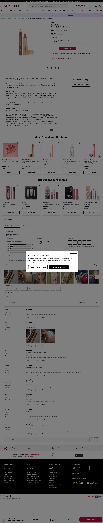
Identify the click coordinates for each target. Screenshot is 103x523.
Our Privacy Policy (44, 262)
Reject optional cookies (38, 267)
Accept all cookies (59, 267)
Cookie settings (73, 253)
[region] (52, 261)
